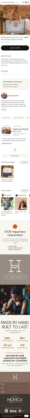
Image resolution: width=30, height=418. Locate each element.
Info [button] (2, 388)
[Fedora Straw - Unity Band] (21, 203)
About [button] (3, 392)
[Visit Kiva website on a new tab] (13, 411)
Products (15, 151)
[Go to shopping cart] (28, 2)
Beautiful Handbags (18, 117)
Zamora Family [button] (13, 96)
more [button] (4, 109)
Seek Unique (17, 277)
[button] (1, 2)
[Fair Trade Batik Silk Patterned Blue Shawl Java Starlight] (7, 203)
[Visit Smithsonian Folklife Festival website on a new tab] (6, 410)
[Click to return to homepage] (11, 2)
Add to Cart (15, 48)
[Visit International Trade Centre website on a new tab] (21, 410)
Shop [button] (2, 384)
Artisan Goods (6, 117)
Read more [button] (4, 65)
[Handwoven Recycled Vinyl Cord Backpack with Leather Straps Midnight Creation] (7, 171)
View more (24, 190)
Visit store (24, 162)
